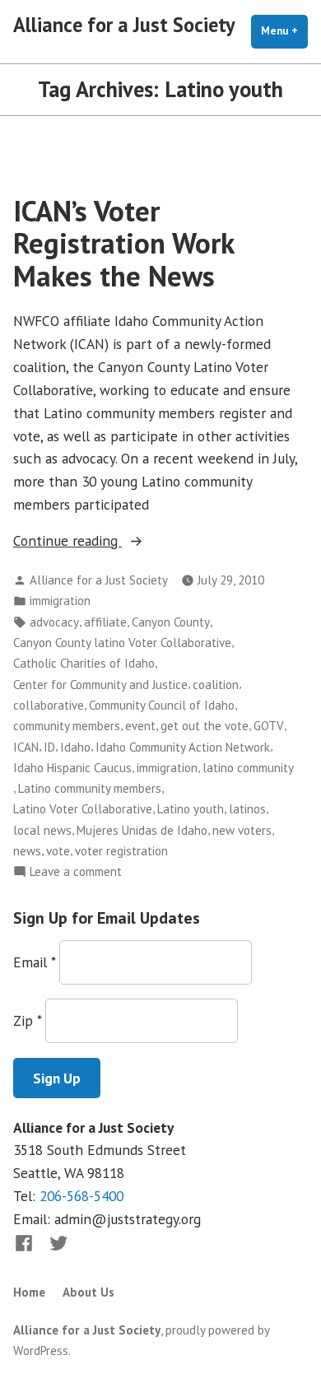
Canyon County (171, 622)
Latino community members (89, 788)
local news (42, 830)
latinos (247, 809)
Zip (27, 1020)
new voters (242, 830)
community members (66, 726)
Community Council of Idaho (162, 705)
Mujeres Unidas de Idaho (142, 830)
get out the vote (204, 726)
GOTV (269, 726)
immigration (60, 600)
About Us (88, 1292)
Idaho (75, 747)
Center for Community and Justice (100, 684)
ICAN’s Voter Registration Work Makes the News (123, 243)
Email (34, 961)
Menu (284, 31)
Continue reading (104, 541)
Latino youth (190, 809)
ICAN (26, 747)
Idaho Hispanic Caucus (72, 767)
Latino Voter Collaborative (82, 809)
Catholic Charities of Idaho (84, 663)
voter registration (121, 851)
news (27, 851)
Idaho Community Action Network (182, 747)
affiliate (105, 622)
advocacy (54, 622)
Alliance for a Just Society (124, 25)
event (140, 726)
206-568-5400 (81, 1195)
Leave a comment (76, 872)
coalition (216, 684)
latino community (248, 767)
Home (29, 1292)
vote (58, 851)
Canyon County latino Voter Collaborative (122, 642)
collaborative (48, 705)
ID (49, 747)
